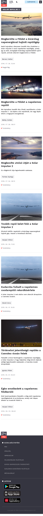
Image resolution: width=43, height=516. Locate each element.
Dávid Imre (6, 303)
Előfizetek (31, 1)
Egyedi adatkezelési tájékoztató (16, 464)
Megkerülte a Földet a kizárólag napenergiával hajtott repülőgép (20, 41)
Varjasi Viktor (7, 240)
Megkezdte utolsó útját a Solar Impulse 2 (19, 164)
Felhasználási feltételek (14, 460)
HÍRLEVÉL (7, 451)
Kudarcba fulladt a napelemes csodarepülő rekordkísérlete (19, 289)
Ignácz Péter (7, 370)
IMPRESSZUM (8, 455)
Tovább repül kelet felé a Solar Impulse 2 (19, 225)
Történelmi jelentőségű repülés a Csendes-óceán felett (21, 352)
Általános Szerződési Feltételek (16, 469)
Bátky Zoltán (7, 120)
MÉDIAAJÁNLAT (9, 473)
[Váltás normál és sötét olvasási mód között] (17, 2)
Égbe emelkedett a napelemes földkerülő (19, 390)
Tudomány (6, 128)
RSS (5, 446)
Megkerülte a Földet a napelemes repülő (21, 104)
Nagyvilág (6, 67)
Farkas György (7, 177)
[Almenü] (11, 2)
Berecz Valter (7, 59)
